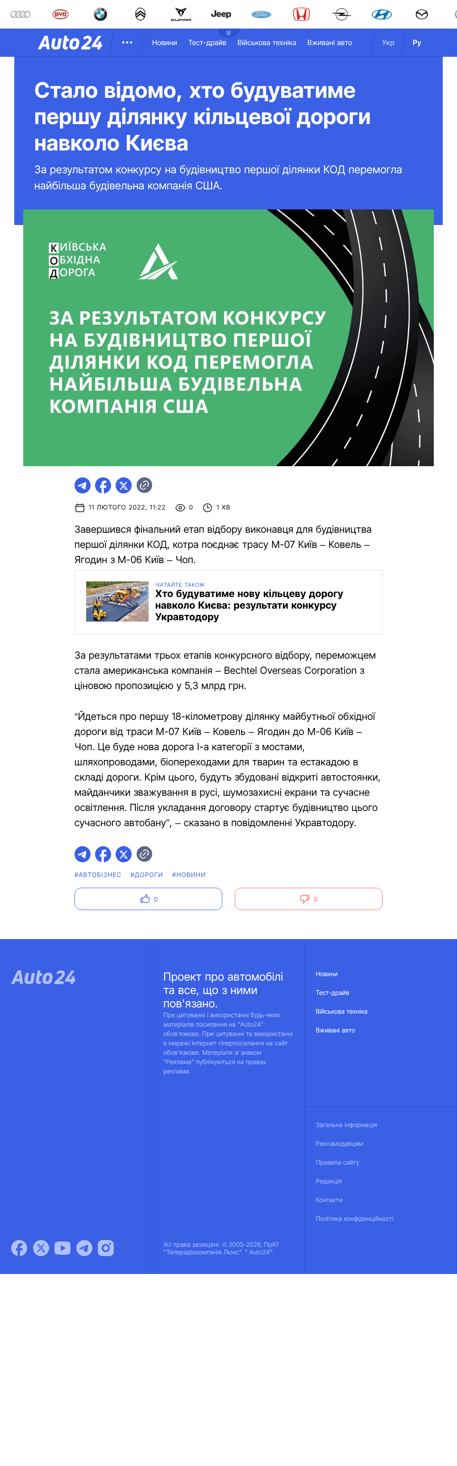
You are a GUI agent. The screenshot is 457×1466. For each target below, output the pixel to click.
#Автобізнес (98, 875)
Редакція (329, 1181)
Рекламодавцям (340, 1144)
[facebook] (103, 485)
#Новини (189, 875)
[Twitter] (41, 1248)
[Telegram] (84, 1248)
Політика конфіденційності (355, 1219)
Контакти (329, 1200)
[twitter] (124, 485)
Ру (417, 42)
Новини (164, 42)
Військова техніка (266, 42)
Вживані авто (329, 42)
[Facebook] (19, 1248)
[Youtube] (62, 1248)
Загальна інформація (346, 1125)
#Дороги (147, 875)
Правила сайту (338, 1162)
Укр (388, 42)
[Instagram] (106, 1248)
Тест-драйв (207, 42)
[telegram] (83, 485)
